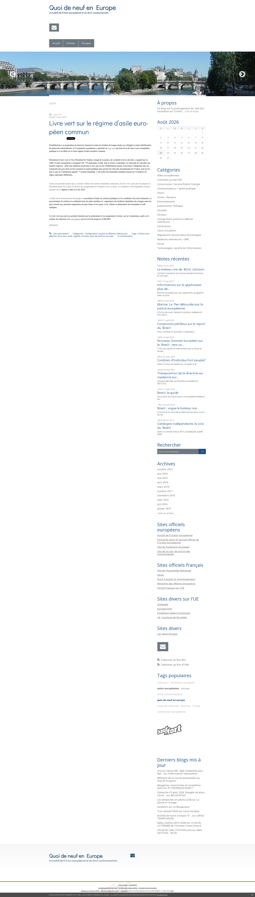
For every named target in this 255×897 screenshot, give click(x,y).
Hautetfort (133, 885)
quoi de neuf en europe (101, 236)
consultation (75, 219)
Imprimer (57, 114)
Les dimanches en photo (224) (174, 799)
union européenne (168, 688)
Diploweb (162, 604)
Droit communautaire (169, 694)
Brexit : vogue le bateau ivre (177, 408)
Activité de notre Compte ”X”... (174, 815)
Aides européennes (168, 175)
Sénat (160, 575)
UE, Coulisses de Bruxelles (172, 617)
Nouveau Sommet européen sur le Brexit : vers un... (180, 342)
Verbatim (162, 806)
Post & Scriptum (166, 780)
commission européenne (171, 711)
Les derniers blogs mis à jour (107, 888)
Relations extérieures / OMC (173, 239)
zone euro (163, 682)
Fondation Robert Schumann (173, 613)
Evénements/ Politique (170, 205)
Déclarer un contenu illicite (90, 891)
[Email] (54, 27)
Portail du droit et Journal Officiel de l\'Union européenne (178, 541)
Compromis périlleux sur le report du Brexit (181, 326)
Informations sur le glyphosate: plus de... (179, 287)
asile (70, 236)
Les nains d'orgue (167, 633)
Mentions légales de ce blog (110, 891)
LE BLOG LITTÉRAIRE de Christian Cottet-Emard (179, 824)
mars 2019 (163, 486)
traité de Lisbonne (167, 705)
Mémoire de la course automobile (176, 777)
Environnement (166, 201)
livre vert (111, 148)
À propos (86, 43)
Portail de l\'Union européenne (175, 535)
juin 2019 (162, 473)
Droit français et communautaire (176, 579)
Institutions (164, 226)
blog (171, 891)
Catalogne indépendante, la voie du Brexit (180, 425)
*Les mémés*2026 (167, 811)
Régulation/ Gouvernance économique (179, 234)
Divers (160, 192)
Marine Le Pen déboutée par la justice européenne (180, 306)
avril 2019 (162, 482)
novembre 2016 (166, 495)
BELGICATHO (178, 795)
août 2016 (163, 499)
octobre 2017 (164, 491)
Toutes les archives (165, 513)
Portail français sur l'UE (170, 588)
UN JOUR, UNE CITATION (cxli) (174, 830)
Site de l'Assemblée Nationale (174, 570)
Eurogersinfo (164, 608)
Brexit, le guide (167, 392)
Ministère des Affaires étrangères (176, 583)
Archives (70, 43)
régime (76, 236)
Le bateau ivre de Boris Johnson (180, 269)
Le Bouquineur (181, 806)
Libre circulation (166, 230)
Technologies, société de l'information (179, 248)
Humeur (162, 214)
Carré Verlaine (191, 811)
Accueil (56, 43)
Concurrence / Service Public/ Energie (178, 184)
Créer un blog (122, 885)
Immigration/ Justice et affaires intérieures (106, 233)
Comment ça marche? (169, 179)
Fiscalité (162, 210)
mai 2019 (162, 478)
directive (185, 705)
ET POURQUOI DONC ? (181, 788)
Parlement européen (182, 682)
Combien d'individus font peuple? (181, 360)
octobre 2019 (164, 469)
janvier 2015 (164, 508)
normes (85, 236)
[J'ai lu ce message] (252, 895)
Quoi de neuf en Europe (82, 7)
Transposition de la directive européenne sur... (180, 375)
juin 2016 (162, 504)
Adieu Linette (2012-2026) (171, 822)
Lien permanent (60, 233)
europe (185, 688)
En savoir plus (162, 895)
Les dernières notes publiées (128, 888)
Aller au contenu (9, 2)
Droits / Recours (166, 197)
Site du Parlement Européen (173, 547)
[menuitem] (56, 43)
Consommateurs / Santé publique (176, 188)
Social (160, 243)
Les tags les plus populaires (148, 888)
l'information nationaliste (182, 773)
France (196, 705)
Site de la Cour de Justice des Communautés (173, 553)
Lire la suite (191, 111)
